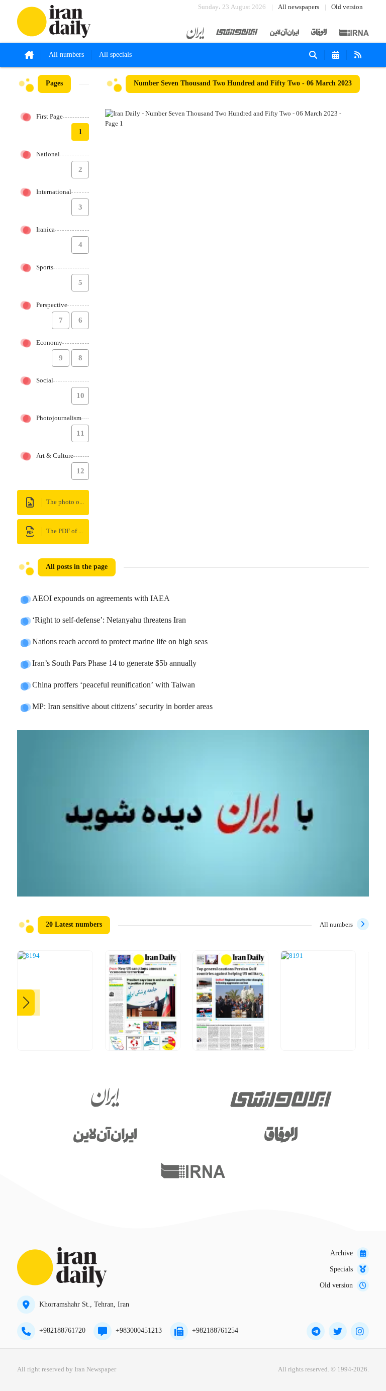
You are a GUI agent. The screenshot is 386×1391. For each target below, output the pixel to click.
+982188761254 (215, 1331)
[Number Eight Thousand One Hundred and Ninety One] (292, 956)
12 (80, 471)
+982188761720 (62, 1331)
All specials (115, 55)
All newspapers (298, 7)
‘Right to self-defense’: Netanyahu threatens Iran (109, 620)
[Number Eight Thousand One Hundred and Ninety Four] (29, 956)
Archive (341, 1253)
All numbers (66, 55)
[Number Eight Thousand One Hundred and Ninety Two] (230, 1004)
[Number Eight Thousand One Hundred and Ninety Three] (143, 1004)
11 (80, 433)
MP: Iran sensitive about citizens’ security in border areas (122, 707)
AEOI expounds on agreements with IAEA (101, 599)
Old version (347, 7)
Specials (341, 1269)
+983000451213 (139, 1331)
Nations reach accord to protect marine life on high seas (120, 642)
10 (80, 396)
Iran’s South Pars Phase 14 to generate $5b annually (114, 663)
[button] (26, 1002)
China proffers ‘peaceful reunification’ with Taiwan (113, 685)
